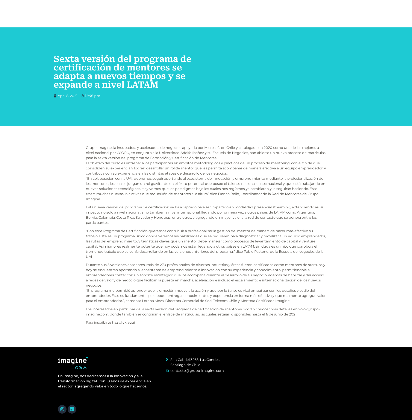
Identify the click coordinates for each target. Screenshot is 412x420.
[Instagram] (62, 409)
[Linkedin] (72, 409)
